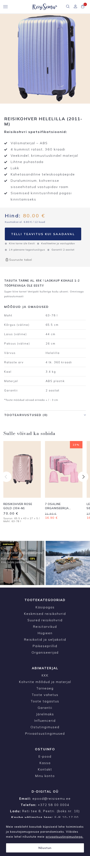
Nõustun (45, 848)
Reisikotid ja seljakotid (45, 640)
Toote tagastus (45, 701)
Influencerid (45, 721)
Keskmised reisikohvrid (45, 614)
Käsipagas (45, 607)
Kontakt (45, 769)
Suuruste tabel (20, 260)
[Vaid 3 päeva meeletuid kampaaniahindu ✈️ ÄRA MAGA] (22, 563)
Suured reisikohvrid (45, 620)
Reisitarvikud (45, 627)
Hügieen (45, 633)
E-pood (45, 756)
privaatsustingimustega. (64, 836)
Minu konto (45, 776)
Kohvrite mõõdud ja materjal (45, 682)
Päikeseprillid (45, 646)
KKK (45, 675)
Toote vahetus (45, 695)
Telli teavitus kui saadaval (43, 234)
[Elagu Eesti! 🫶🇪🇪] (68, 563)
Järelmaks (45, 714)
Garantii (45, 708)
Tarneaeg (45, 688)
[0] (82, 7)
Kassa (45, 763)
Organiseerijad (45, 652)
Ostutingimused (45, 727)
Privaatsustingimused (45, 734)
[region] (45, 837)
